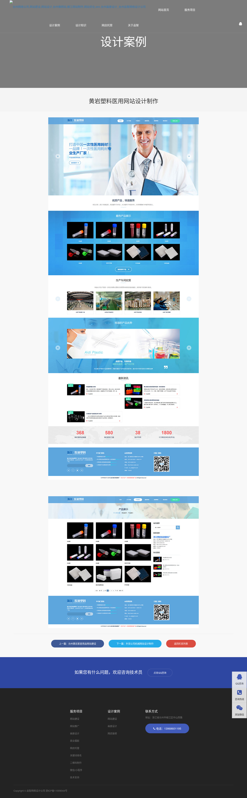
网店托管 (107, 25)
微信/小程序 (76, 770)
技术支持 (74, 777)
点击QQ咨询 (160, 672)
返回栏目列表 (181, 643)
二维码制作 (76, 762)
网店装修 (112, 733)
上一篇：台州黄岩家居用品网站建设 (77, 643)
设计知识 (80, 25)
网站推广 (74, 726)
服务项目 (189, 10)
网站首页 (163, 10)
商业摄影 (74, 740)
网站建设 (74, 718)
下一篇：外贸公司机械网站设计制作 (135, 643)
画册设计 (74, 733)
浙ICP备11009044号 (56, 790)
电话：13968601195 (168, 728)
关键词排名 (76, 755)
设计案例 (54, 25)
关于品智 (133, 25)
